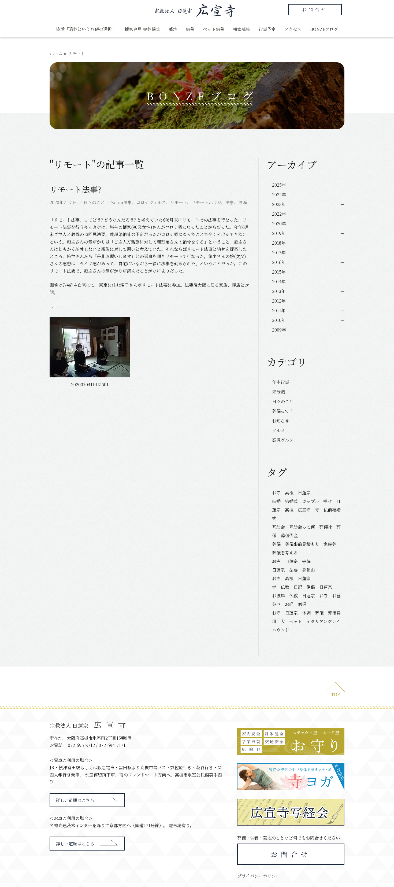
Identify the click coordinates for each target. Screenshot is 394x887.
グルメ (278, 430)
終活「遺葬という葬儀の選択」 (86, 29)
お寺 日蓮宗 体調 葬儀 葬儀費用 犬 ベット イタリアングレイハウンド (306, 621)
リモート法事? (75, 189)
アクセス (293, 29)
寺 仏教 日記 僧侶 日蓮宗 (302, 587)
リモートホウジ (206, 202)
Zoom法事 (121, 202)
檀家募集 (241, 29)
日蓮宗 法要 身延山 (293, 570)
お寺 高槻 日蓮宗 (293, 492)
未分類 (278, 392)
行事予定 (267, 29)
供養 (190, 29)
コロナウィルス (151, 202)
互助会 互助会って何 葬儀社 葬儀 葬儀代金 (306, 531)
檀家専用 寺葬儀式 (142, 29)
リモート (178, 202)
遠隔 (242, 202)
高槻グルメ (282, 440)
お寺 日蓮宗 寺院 (291, 561)
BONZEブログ (324, 29)
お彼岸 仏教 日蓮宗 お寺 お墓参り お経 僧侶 (306, 599)
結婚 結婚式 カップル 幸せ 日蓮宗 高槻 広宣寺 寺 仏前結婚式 (306, 509)
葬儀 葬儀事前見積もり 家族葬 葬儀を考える (306, 548)
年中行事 (280, 382)
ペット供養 (213, 29)
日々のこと (94, 202)
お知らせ (280, 421)
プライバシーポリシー (258, 876)
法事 (229, 202)
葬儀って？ (282, 411)
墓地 (173, 29)
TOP (335, 694)
